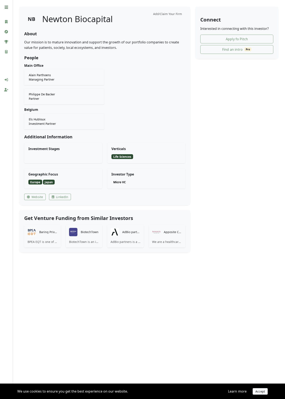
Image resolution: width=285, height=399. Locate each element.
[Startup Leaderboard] (6, 42)
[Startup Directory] (6, 32)
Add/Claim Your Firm (167, 14)
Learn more (237, 391)
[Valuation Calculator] (6, 52)
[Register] (6, 90)
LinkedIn (62, 197)
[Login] (6, 80)
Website (37, 197)
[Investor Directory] (6, 22)
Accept (260, 391)
